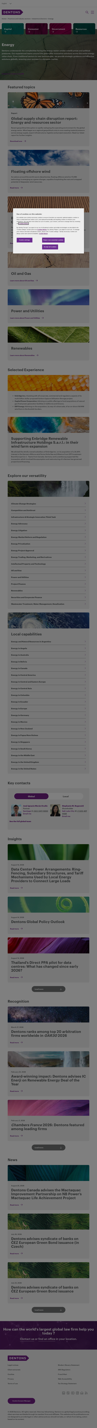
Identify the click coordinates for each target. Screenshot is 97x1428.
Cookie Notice (43, 233)
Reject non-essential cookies (53, 240)
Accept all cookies (50, 247)
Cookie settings (24, 240)
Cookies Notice (23, 223)
